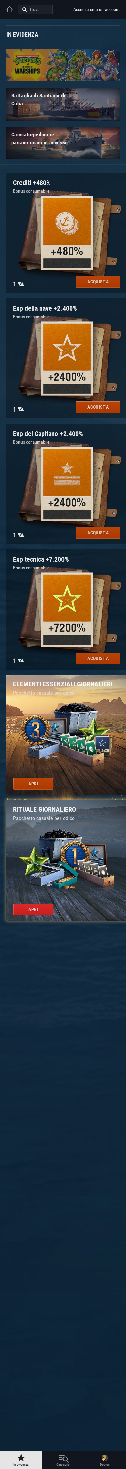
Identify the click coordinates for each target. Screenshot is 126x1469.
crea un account (105, 9)
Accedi (79, 9)
